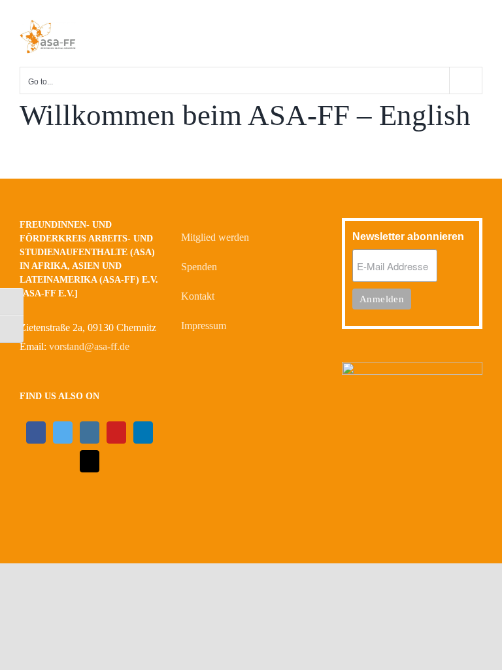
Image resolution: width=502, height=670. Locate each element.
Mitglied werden (215, 237)
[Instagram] (89, 432)
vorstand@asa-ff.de (89, 346)
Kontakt (197, 296)
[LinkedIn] (143, 432)
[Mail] (89, 461)
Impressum (203, 325)
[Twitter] (63, 432)
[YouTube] (116, 432)
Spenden (199, 266)
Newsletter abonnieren (408, 236)
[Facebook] (36, 432)
